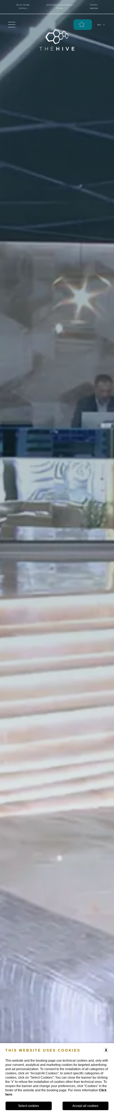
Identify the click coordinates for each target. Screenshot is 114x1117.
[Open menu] (11, 24)
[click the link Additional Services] (82, 24)
